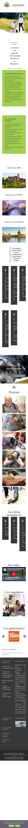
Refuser (18, 825)
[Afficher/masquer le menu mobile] (25, 10)
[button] (3, 636)
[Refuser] (26, 824)
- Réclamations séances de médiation (6, 734)
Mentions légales (20, 758)
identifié (13, 652)
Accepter (11, 825)
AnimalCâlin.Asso (12, 758)
